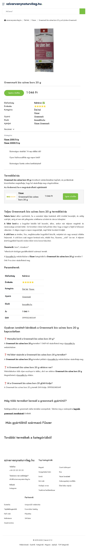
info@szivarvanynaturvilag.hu (20, 479)
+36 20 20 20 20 (17, 470)
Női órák (41, 481)
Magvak (41, 467)
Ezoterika (7, 504)
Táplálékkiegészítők (10, 509)
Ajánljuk (54, 545)
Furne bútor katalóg (31, 509)
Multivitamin (8, 518)
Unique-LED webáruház (32, 504)
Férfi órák (7, 514)
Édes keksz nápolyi (65, 486)
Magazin (48, 545)
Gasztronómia (9, 523)
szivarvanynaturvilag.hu (24, 4)
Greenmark (26, 297)
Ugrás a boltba (14, 93)
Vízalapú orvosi (43, 486)
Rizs (60, 472)
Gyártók (32, 545)
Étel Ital (25, 289)
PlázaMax (28, 514)
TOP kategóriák (63, 545)
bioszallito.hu (11, 256)
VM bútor (28, 518)
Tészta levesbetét (64, 476)
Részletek (8, 129)
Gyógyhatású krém (44, 472)
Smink (40, 476)
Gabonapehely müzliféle (67, 481)
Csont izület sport (64, 467)
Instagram (13, 488)
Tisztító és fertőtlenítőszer (46, 490)
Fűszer (31, 289)
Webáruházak (24, 545)
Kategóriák (40, 545)
